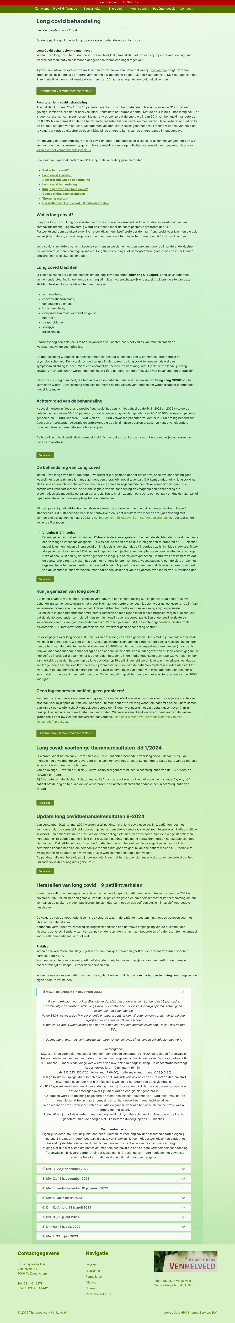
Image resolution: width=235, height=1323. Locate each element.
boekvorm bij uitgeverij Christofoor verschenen (135, 517)
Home (45, 8)
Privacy (91, 1265)
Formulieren (94, 1276)
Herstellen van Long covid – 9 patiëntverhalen (75, 203)
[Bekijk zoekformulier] (36, 9)
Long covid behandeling (59, 184)
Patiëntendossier (165, 8)
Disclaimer (93, 1270)
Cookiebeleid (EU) (98, 1294)
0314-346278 (33, 1283)
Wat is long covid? (55, 170)
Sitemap (91, 1288)
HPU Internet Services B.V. (199, 1312)
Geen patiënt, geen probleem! (63, 193)
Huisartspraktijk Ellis (179, 1285)
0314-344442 (128, 2)
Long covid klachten (57, 175)
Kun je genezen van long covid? (65, 189)
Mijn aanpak (159, 70)
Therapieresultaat (55, 198)
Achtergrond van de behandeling (66, 179)
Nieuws (91, 1282)
